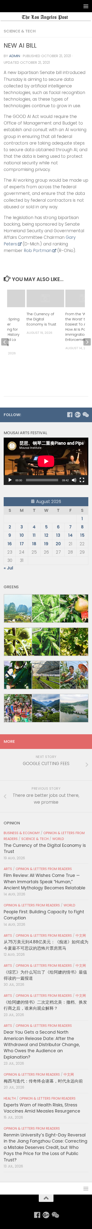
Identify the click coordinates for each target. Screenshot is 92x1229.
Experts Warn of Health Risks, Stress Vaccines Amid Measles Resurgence (42, 1108)
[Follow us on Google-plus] (77, 415)
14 (70, 535)
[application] (46, 461)
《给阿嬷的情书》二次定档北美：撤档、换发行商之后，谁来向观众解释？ (45, 1005)
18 (34, 544)
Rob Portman (38, 250)
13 (58, 535)
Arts (8, 869)
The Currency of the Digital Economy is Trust (41, 319)
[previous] (5, 342)
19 (46, 544)
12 (46, 535)
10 (22, 535)
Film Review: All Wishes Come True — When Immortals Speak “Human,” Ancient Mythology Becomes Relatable (44, 881)
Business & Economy (22, 833)
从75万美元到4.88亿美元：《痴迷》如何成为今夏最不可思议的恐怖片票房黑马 (46, 945)
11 (34, 535)
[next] (87, 342)
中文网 (81, 935)
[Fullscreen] (81, 480)
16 (10, 544)
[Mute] (74, 480)
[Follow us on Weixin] (85, 415)
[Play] (10, 480)
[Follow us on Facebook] (70, 415)
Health (10, 1098)
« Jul (8, 568)
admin (14, 55)
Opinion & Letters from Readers (44, 869)
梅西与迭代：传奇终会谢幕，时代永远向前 (43, 1081)
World (58, 839)
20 (58, 544)
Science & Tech (20, 31)
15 (82, 535)
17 (22, 544)
